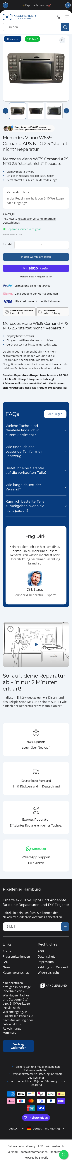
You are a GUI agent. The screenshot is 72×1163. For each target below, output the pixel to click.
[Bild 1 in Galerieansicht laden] (17, 111)
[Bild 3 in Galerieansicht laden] (54, 111)
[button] (66, 17)
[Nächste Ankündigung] (68, 5)
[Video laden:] (36, 644)
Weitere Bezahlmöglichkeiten (36, 276)
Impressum (57, 1152)
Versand (13, 1152)
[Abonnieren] (65, 926)
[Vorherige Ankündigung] (5, 5)
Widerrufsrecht (55, 1146)
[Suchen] (65, 27)
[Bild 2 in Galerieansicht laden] (36, 111)
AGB (40, 1146)
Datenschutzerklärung (21, 1146)
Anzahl (7, 244)
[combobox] (36, 27)
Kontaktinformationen (34, 1152)
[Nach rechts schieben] (66, 111)
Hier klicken (36, 863)
